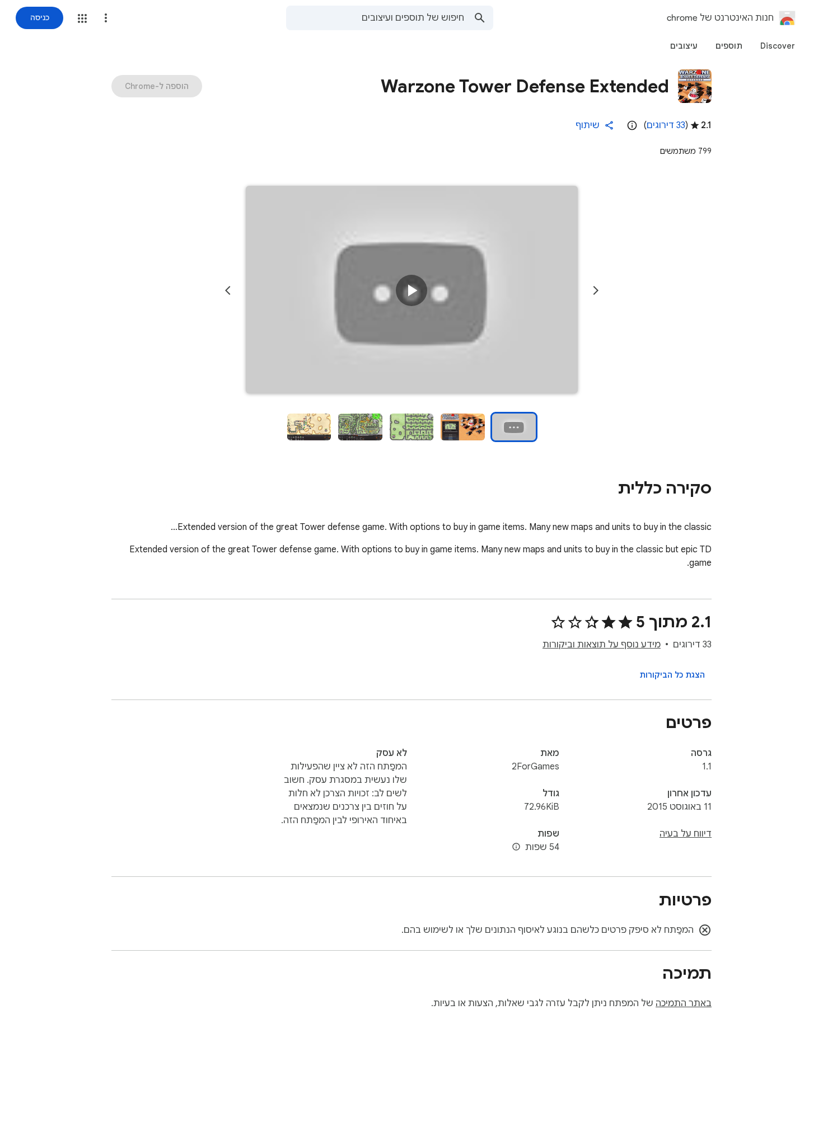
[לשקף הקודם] (595, 290)
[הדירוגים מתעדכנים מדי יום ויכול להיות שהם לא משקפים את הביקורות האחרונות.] (632, 125)
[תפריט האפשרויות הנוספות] (106, 18)
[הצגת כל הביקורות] (672, 674)
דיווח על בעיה (686, 833)
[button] (82, 18)
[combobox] (375, 18)
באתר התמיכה (684, 1003)
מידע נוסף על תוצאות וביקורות (602, 644)
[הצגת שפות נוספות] (516, 847)
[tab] (777, 46)
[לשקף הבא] (228, 290)
